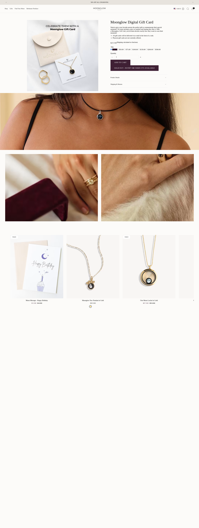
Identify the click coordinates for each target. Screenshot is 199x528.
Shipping (120, 42)
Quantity (113, 53)
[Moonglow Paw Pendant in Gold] (93, 266)
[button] (6, 8)
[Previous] (6, 2)
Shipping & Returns (116, 84)
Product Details (115, 77)
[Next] (193, 2)
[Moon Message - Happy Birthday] (36, 266)
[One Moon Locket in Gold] (149, 266)
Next (191, 267)
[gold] (90, 306)
